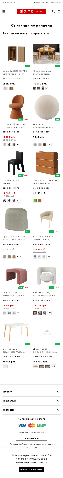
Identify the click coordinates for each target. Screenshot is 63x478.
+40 (49, 313)
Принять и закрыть (31, 470)
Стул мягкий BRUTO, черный (13, 182)
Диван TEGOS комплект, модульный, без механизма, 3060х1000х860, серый (44, 350)
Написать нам (31, 438)
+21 (18, 200)
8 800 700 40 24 (10, 3)
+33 (19, 144)
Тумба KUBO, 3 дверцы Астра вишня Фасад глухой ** (45, 182)
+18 (54, 366)
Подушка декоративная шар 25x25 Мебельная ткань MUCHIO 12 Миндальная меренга (45, 126)
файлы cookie (38, 455)
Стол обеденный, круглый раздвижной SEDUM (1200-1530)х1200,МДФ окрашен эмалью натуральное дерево (44, 72)
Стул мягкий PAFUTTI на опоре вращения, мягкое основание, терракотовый (14, 126)
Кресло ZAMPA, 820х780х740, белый (44, 294)
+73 (48, 257)
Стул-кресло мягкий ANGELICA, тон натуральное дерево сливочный (44, 238)
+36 (19, 313)
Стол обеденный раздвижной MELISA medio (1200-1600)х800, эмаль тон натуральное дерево (14, 350)
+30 (49, 144)
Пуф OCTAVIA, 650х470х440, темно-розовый (14, 294)
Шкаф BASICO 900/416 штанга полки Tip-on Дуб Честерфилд (15, 72)
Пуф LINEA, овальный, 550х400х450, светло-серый (14, 238)
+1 (47, 88)
